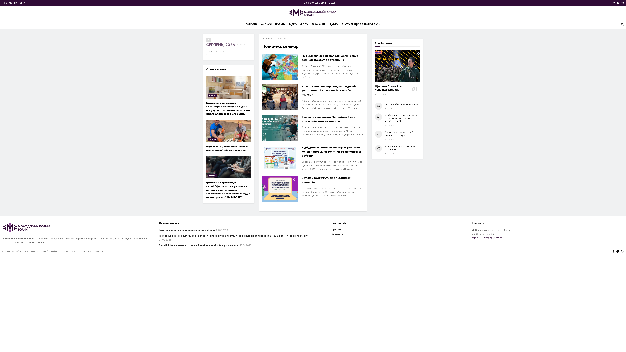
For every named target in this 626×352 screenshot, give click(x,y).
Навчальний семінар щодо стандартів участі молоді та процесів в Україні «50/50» (329, 90)
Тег (274, 38)
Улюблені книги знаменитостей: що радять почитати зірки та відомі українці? (401, 118)
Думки (334, 24)
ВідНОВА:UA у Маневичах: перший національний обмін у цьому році (198, 245)
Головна (252, 24)
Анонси (266, 24)
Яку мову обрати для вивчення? (401, 104)
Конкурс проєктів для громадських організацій (187, 230)
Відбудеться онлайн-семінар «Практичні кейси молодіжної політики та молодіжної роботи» (331, 151)
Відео (293, 24)
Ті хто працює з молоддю (360, 24)
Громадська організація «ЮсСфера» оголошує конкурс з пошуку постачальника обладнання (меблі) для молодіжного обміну (233, 236)
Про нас (7, 2)
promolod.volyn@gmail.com (489, 237)
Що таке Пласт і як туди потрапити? (388, 88)
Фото (304, 24)
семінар (282, 38)
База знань (319, 24)
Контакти (19, 2)
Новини (280, 24)
